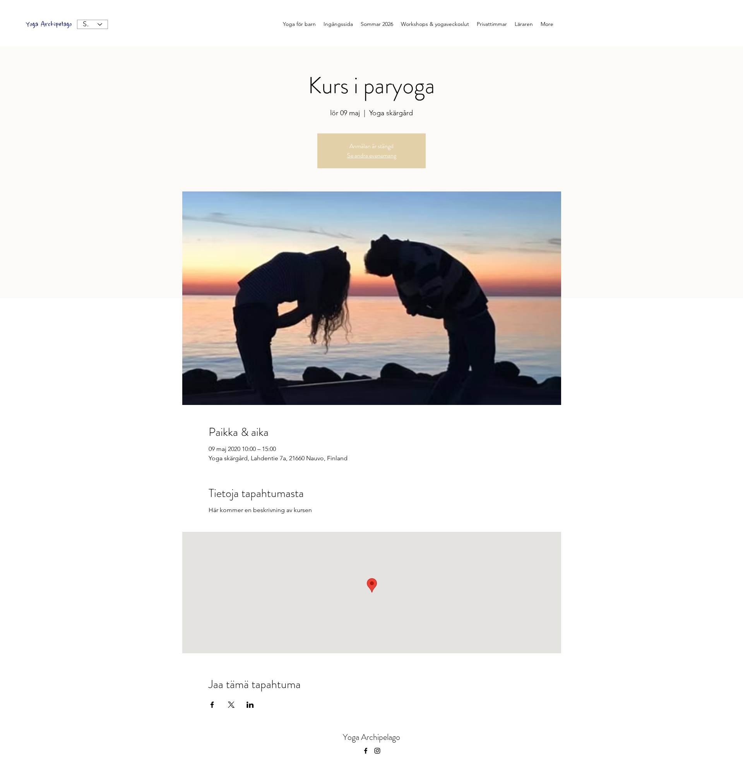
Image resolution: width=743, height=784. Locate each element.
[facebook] (366, 751)
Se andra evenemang (371, 155)
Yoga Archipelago (371, 737)
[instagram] (377, 751)
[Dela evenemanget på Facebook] (212, 705)
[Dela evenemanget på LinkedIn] (250, 705)
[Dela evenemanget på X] (231, 705)
